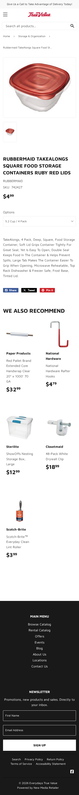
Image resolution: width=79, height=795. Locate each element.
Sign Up (39, 745)
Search (16, 759)
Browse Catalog (39, 624)
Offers (39, 636)
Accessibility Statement (51, 763)
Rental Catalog (39, 630)
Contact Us (39, 666)
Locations (40, 660)
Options (8, 212)
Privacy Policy (34, 759)
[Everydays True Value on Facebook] (72, 772)
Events (39, 642)
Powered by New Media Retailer (38, 787)
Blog (39, 648)
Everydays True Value (43, 783)
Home (6, 36)
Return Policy (55, 759)
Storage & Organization (31, 36)
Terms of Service (21, 763)
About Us (39, 654)
